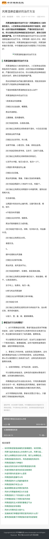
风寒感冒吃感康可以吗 (14, 477)
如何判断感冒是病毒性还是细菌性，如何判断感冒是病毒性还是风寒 (24, 448)
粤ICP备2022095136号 (25, 535)
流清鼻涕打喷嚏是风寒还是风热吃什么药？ (22, 513)
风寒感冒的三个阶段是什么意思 (17, 495)
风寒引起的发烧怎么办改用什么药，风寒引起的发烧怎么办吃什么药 (24, 452)
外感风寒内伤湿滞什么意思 (15, 473)
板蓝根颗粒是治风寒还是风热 (16, 488)
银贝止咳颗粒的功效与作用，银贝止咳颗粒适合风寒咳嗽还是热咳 (24, 455)
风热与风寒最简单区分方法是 (16, 492)
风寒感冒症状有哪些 (13, 506)
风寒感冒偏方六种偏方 (14, 463)
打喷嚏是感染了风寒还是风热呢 (17, 499)
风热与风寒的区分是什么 (15, 510)
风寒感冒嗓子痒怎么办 (14, 484)
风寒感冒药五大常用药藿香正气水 (18, 502)
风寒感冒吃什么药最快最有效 (16, 481)
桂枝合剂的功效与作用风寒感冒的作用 (20, 466)
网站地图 (35, 535)
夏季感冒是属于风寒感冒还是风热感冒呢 (21, 517)
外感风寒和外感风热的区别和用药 (18, 470)
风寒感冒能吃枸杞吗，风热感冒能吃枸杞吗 (22, 459)
